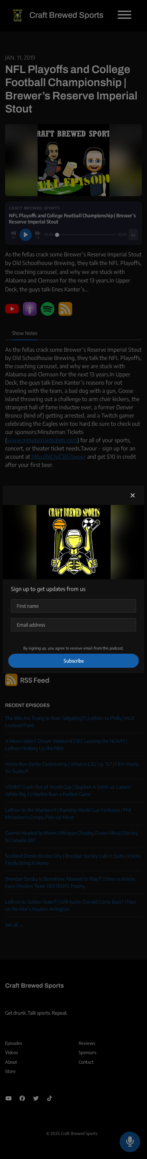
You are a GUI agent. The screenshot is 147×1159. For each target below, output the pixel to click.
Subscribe (74, 661)
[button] (132, 495)
